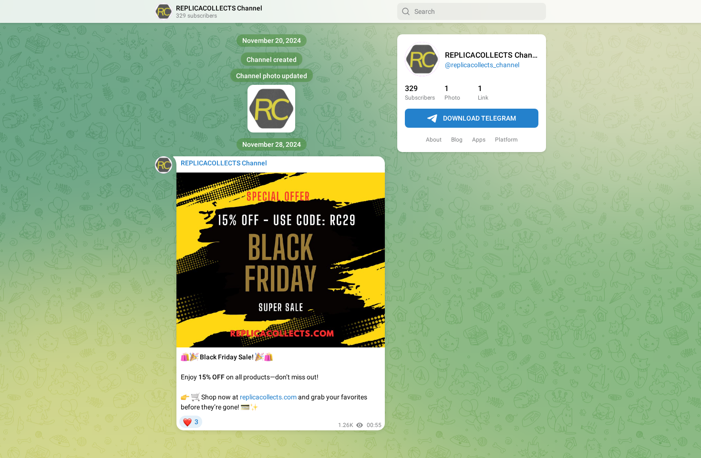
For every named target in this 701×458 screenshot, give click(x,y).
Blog (457, 139)
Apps (478, 139)
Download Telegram (479, 118)
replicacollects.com (268, 397)
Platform (506, 139)
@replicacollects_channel (482, 65)
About (434, 139)
